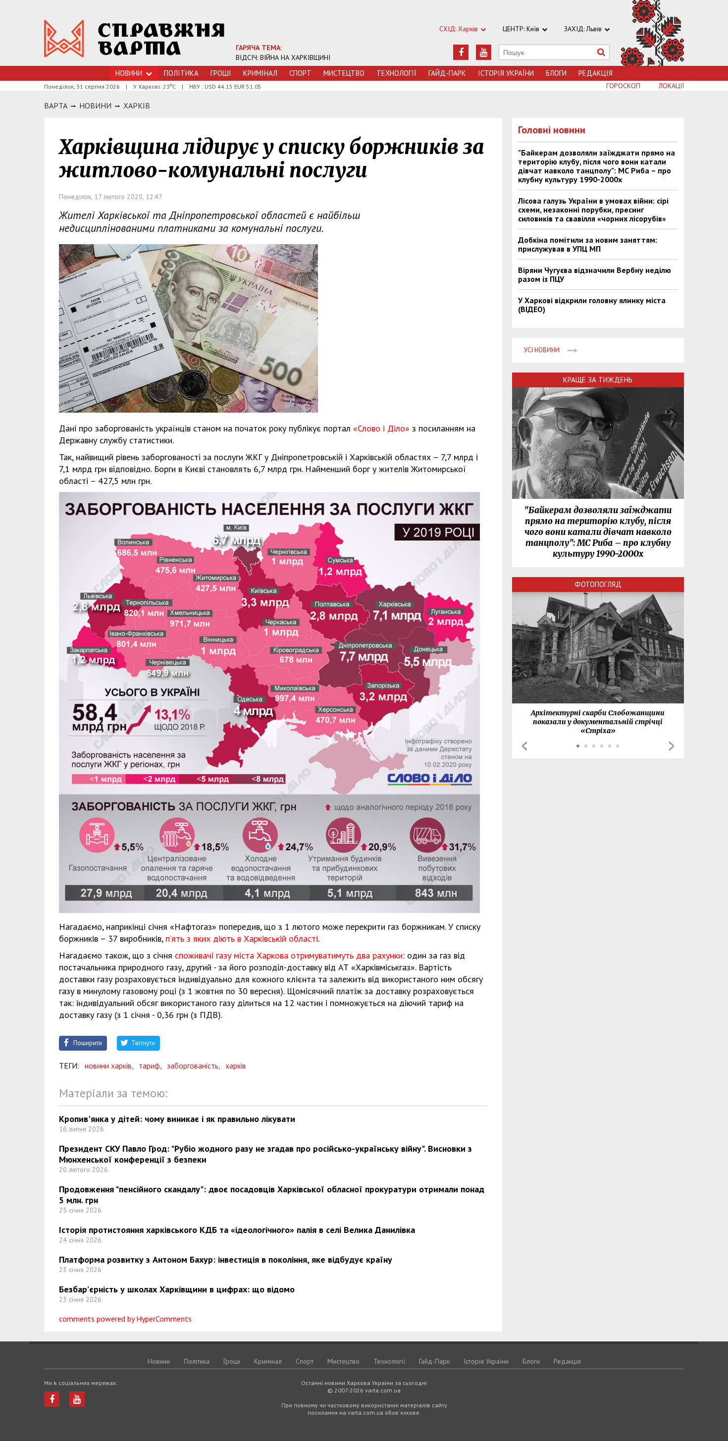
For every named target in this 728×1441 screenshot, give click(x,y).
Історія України (506, 73)
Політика (181, 73)
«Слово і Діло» (381, 428)
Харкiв (136, 105)
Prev (524, 746)
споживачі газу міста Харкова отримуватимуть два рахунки (289, 955)
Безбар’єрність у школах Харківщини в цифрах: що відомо (177, 1289)
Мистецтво (343, 73)
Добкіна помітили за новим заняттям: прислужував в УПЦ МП (587, 244)
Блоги (556, 73)
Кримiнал (260, 73)
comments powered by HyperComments (125, 1319)
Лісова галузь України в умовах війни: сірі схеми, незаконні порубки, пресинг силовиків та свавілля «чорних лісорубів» (593, 209)
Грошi (220, 73)
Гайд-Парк (447, 73)
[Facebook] (460, 52)
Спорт (300, 73)
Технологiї (396, 73)
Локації (671, 85)
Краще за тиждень (597, 379)
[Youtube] (483, 52)
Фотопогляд (598, 584)
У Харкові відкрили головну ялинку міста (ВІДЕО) (592, 304)
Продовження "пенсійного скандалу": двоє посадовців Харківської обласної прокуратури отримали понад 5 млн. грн (271, 1194)
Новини (128, 73)
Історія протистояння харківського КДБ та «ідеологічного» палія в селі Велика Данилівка (237, 1229)
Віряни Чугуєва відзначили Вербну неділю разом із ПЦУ (594, 274)
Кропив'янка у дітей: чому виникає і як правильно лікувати (177, 1118)
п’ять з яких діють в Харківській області (241, 938)
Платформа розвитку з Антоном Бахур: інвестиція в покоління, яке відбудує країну (225, 1259)
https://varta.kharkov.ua (134, 38)
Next (671, 746)
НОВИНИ (95, 105)
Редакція (595, 73)
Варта (55, 105)
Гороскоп (623, 85)
